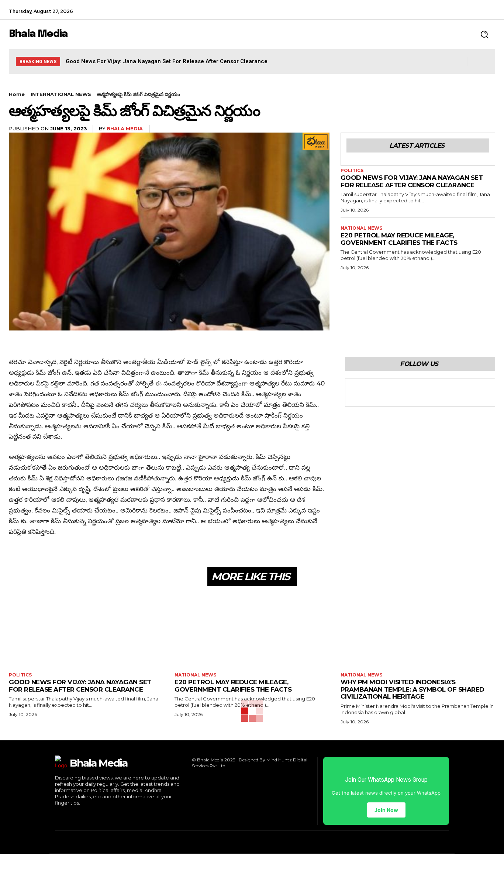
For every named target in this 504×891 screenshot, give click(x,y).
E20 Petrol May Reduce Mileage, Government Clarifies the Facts (399, 239)
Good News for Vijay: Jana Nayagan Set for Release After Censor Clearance (166, 61)
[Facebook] (455, 11)
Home (17, 94)
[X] (488, 11)
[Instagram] (472, 11)
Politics (352, 170)
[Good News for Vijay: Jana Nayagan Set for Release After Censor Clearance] (86, 630)
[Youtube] (407, 392)
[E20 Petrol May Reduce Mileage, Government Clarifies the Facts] (252, 630)
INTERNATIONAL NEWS (61, 94)
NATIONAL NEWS (361, 228)
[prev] (471, 61)
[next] (483, 61)
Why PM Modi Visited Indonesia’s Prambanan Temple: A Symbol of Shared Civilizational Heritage (412, 689)
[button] (484, 34)
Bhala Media (125, 128)
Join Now (386, 810)
